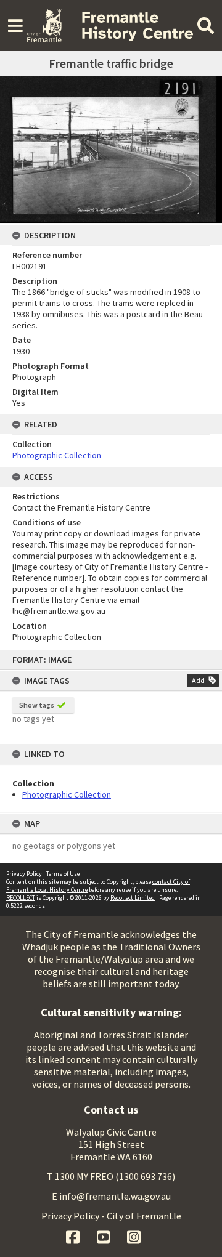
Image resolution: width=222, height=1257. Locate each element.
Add (198, 680)
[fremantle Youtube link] (104, 1235)
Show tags (36, 704)
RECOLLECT (20, 898)
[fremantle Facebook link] (73, 1235)
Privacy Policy (24, 874)
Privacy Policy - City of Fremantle (111, 1216)
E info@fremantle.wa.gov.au (111, 1196)
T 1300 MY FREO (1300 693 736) (111, 1176)
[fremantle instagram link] (134, 1235)
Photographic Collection (66, 794)
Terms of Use (63, 874)
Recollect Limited (132, 898)
